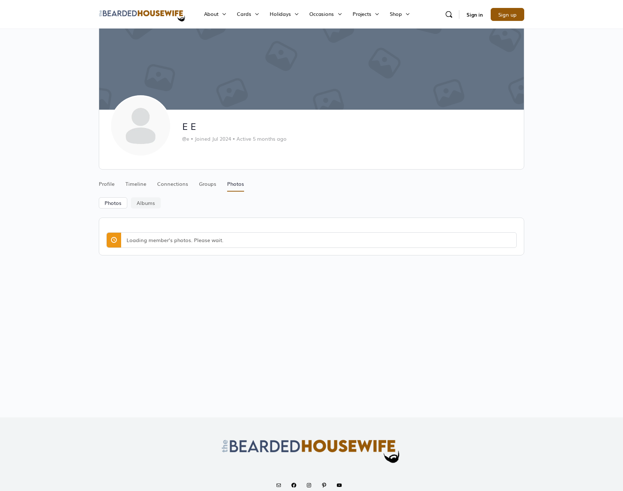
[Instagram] (311, 485)
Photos (113, 202)
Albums (146, 202)
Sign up (507, 14)
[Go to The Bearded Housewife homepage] (142, 13)
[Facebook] (296, 485)
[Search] (449, 14)
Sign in (475, 14)
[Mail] (281, 485)
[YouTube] (341, 485)
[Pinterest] (326, 485)
